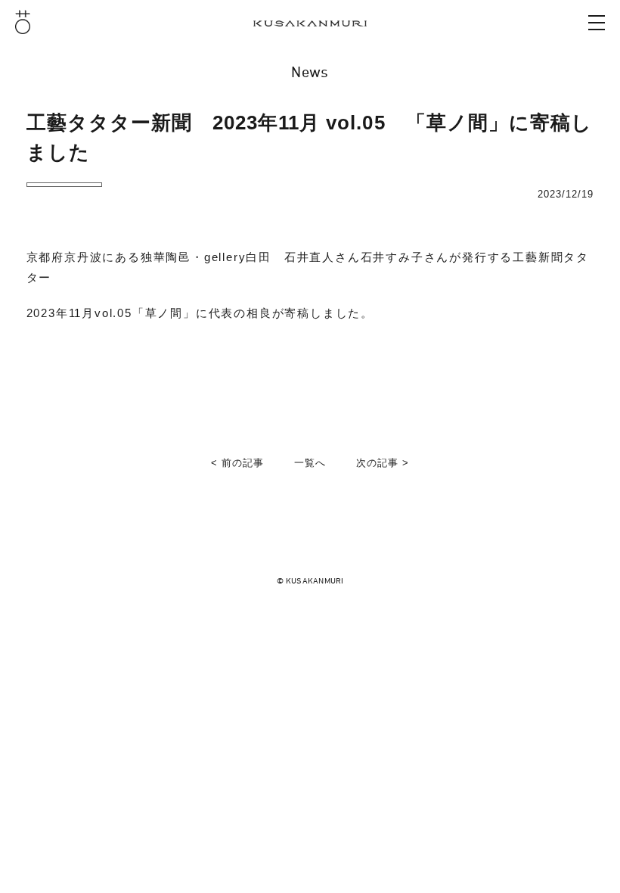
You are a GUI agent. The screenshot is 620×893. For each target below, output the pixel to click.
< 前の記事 (237, 462)
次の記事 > (382, 462)
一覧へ (310, 462)
